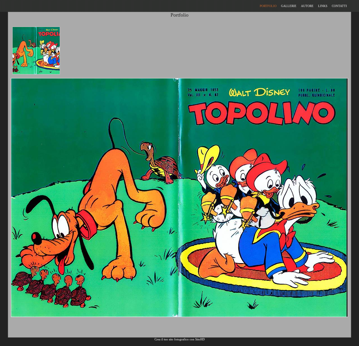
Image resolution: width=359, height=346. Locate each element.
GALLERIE (288, 6)
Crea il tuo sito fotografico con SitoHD (180, 339)
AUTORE (307, 6)
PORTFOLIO (268, 6)
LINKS (322, 6)
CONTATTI (339, 6)
